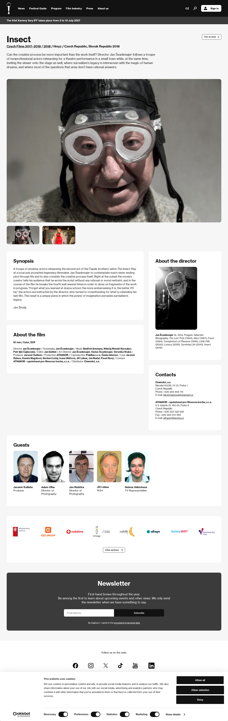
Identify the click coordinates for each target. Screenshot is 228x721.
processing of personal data (127, 623)
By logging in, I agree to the (114, 623)
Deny (200, 699)
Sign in (214, 8)
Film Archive (210, 37)
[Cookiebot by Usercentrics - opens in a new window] (21, 714)
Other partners (112, 550)
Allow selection (200, 690)
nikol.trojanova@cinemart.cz (178, 395)
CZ (187, 8)
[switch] (95, 714)
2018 (47, 46)
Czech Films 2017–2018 (24, 46)
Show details (173, 714)
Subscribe (139, 613)
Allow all (200, 680)
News (21, 8)
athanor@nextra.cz (173, 418)
